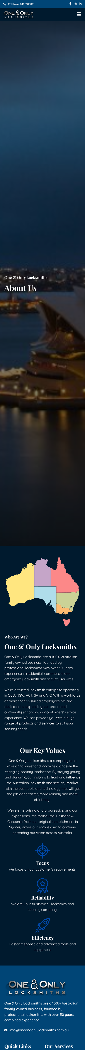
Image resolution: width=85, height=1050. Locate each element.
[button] (79, 14)
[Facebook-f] (70, 3)
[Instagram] (75, 3)
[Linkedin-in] (80, 3)
